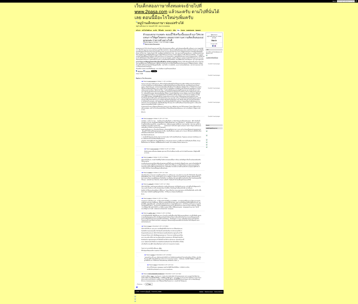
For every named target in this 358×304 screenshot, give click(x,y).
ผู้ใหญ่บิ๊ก (148, 291)
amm (150, 42)
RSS (137, 287)
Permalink (142, 81)
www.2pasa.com (151, 11)
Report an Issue (209, 291)
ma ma (150, 118)
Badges (201, 291)
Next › (150, 284)
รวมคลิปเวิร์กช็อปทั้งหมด (212, 57)
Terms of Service (218, 291)
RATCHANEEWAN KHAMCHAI (156, 273)
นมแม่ (172, 42)
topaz (149, 226)
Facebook (148, 71)
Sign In (334, 1)
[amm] (139, 38)
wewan (150, 172)
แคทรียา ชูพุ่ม (151, 213)
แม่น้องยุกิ (150, 184)
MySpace (140, 71)
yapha (149, 157)
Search (356, 1)
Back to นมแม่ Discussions (152, 44)
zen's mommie (152, 81)
